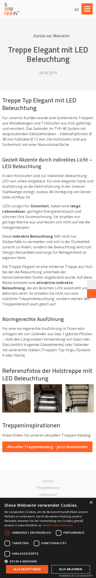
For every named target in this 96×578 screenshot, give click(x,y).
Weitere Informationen (58, 525)
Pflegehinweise (48, 487)
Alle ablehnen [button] (70, 569)
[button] (48, 561)
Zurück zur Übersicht (51, 35)
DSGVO (48, 481)
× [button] (91, 502)
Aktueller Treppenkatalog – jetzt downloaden (47, 446)
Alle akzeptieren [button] (27, 569)
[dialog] (48, 538)
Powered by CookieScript (76, 575)
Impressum (48, 494)
